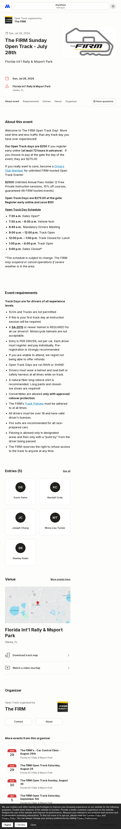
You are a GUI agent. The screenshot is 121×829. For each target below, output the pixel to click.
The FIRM (20, 21)
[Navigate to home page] (7, 6)
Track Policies (34, 403)
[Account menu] (113, 6)
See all (66, 471)
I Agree (7, 825)
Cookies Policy (94, 815)
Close (33, 825)
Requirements (31, 101)
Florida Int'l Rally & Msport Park (29, 61)
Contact (18, 721)
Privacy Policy (9, 818)
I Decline (21, 825)
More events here (60, 579)
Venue (58, 101)
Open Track (20, 18)
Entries (47, 101)
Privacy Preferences (87, 818)
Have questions (104, 101)
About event (12, 101)
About (49, 721)
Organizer (71, 101)
